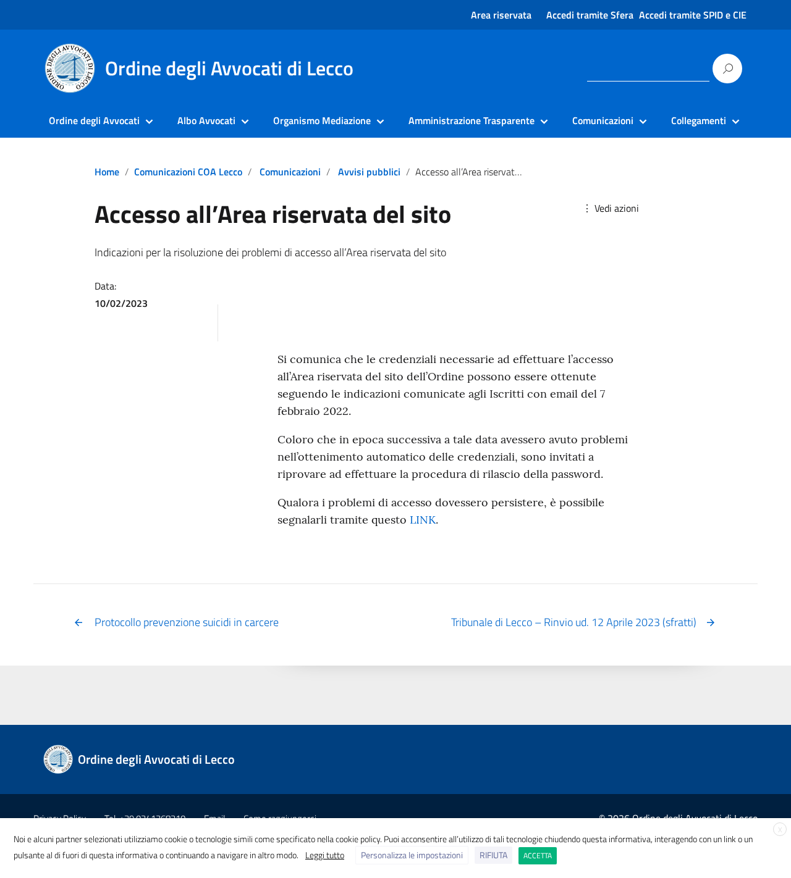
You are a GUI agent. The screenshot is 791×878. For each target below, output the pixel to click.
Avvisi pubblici (369, 171)
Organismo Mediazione (322, 120)
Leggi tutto (324, 854)
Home (107, 171)
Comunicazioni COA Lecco (188, 171)
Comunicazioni (602, 120)
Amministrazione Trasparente (471, 120)
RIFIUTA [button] (493, 854)
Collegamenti (698, 120)
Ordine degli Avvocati (94, 120)
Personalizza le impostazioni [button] (412, 854)
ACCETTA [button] (537, 855)
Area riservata (501, 14)
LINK (423, 519)
